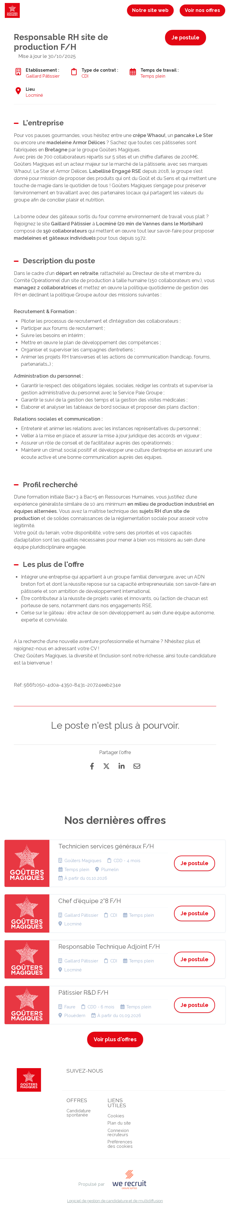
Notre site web (150, 10)
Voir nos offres (202, 10)
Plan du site (119, 1122)
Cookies (116, 1115)
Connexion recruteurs (118, 1132)
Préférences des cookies (120, 1143)
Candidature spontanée (78, 1112)
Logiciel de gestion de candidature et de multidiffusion (115, 1201)
